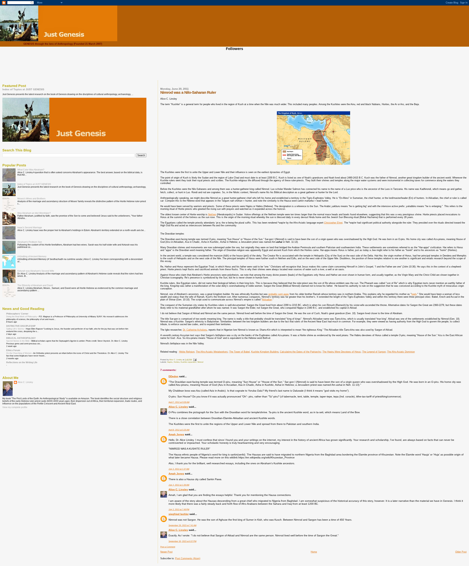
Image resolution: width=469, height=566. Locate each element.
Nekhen (212, 214)
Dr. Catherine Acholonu (195, 329)
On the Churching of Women (19, 353)
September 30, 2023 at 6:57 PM (182, 541)
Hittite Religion (186, 351)
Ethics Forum (13, 350)
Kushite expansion (188, 362)
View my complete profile (14, 407)
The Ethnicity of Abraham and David (35, 285)
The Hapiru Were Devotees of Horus (341, 351)
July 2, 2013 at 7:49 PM (179, 509)
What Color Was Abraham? (30, 169)
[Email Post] (194, 360)
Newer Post (166, 551)
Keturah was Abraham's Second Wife (35, 271)
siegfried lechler (179, 514)
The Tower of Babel (239, 351)
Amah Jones (176, 434)
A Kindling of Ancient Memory (31, 256)
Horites (177, 362)
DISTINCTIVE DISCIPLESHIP (21, 326)
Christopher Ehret (333, 222)
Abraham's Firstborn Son (29, 242)
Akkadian (267, 299)
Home (314, 551)
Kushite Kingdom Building (264, 351)
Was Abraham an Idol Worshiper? (34, 213)
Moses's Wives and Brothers (31, 198)
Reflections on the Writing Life (21, 362)
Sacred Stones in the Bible (18, 341)
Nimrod (200, 362)
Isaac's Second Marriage (29, 227)
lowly (414, 294)
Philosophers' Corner (17, 313)
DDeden (173, 376)
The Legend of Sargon (374, 351)
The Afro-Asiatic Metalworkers (212, 351)
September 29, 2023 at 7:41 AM (182, 525)
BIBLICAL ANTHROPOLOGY (21, 338)
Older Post (461, 551)
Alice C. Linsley (178, 406)
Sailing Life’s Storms (15, 329)
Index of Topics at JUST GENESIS (23, 89)
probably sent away (278, 294)
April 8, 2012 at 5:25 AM (179, 430)
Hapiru (170, 362)
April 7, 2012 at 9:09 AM (179, 402)
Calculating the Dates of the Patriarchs (300, 351)
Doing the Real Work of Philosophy (22, 316)
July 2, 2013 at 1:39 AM (179, 485)
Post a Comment (167, 547)
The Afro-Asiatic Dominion (401, 351)
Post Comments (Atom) (187, 558)
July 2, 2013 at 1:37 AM (179, 469)
